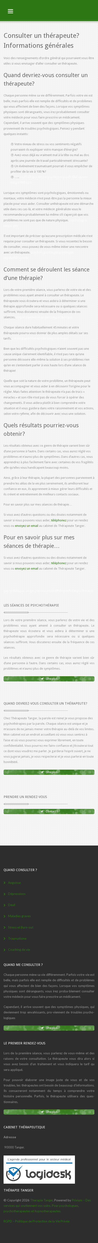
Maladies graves (19, 916)
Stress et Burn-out (20, 927)
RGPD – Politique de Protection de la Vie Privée (36, 1221)
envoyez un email (26, 526)
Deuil (11, 905)
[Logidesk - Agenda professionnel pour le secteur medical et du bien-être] (39, 1182)
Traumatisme (17, 938)
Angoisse (14, 883)
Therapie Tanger (41, 1200)
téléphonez (58, 520)
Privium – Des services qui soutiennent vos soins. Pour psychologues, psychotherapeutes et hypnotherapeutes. (47, 1205)
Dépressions (16, 894)
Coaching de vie (19, 949)
